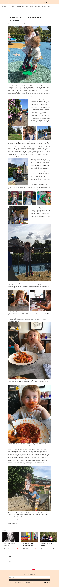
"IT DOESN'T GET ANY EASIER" (47, 544)
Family (13, 6)
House (31, 6)
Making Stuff (37, 6)
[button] (55, 6)
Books (27, 6)
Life (8, 6)
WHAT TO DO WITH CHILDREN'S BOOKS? (28, 544)
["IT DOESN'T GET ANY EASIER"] (48, 537)
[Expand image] (15, 133)
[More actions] (50, 14)
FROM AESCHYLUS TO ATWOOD (9, 544)
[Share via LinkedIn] (14, 519)
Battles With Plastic (45, 6)
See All (55, 529)
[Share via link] (17, 519)
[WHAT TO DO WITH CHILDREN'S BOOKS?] (29, 537)
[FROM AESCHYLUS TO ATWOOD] (10, 537)
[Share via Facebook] (8, 519)
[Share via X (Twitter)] (11, 519)
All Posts (4, 6)
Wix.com (31, 582)
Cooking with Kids (20, 6)
